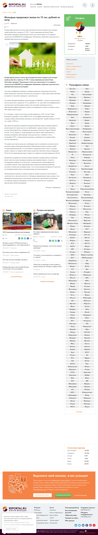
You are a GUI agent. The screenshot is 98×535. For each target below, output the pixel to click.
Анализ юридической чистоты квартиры (46, 274)
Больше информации (27, 524)
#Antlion (72, 292)
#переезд (87, 157)
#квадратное (73, 152)
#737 (72, 243)
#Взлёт (73, 306)
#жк (72, 94)
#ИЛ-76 (87, 243)
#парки (72, 92)
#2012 (87, 352)
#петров (72, 346)
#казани (87, 186)
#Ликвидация (72, 281)
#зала (72, 157)
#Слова (87, 306)
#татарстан (72, 177)
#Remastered (72, 387)
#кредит (87, 120)
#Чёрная (72, 240)
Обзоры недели (26, 235)
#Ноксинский (72, 203)
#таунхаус (72, 172)
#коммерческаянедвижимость (72, 192)
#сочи (87, 114)
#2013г (87, 266)
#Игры (87, 378)
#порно (87, 407)
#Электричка (72, 335)
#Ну (87, 323)
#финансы (87, 97)
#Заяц (72, 326)
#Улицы (87, 395)
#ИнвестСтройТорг (87, 255)
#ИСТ (72, 258)
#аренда (87, 106)
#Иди (87, 329)
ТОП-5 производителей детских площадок (16, 232)
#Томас (72, 355)
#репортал (72, 143)
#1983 (73, 372)
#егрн (72, 175)
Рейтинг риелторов (51, 7)
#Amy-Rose (72, 375)
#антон (87, 344)
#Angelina (73, 309)
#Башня (87, 295)
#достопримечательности (72, 129)
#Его (72, 358)
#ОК (72, 381)
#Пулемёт (87, 252)
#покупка (87, 180)
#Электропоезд (87, 392)
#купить (72, 163)
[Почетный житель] (76, 33)
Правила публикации (81, 495)
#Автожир (72, 323)
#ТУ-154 (87, 235)
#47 (72, 389)
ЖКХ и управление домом (41, 523)
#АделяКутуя (72, 260)
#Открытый (87, 321)
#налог (72, 126)
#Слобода (72, 235)
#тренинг (87, 137)
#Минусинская (72, 366)
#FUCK (73, 407)
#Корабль (73, 329)
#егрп (87, 175)
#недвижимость (72, 109)
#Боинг (72, 229)
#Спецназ (87, 249)
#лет (87, 269)
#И (87, 355)
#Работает (87, 301)
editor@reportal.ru (79, 38)
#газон (87, 166)
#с (72, 155)
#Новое (87, 366)
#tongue (72, 312)
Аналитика (14, 248)
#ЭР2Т (73, 392)
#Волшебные (72, 384)
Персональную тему (39, 489)
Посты (10, 12)
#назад (72, 272)
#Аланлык (87, 387)
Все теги (79, 412)
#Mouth (87, 312)
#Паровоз (87, 303)
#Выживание (87, 275)
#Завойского (73, 263)
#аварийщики (87, 103)
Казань (5, 12)
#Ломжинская (72, 220)
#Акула (87, 240)
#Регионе (87, 283)
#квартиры (72, 160)
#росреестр (87, 177)
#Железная (87, 398)
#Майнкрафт (73, 395)
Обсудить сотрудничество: (87, 515)
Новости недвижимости (17, 272)
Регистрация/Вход (72, 508)
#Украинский (87, 326)
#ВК (87, 381)
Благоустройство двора (41, 520)
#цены (72, 106)
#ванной (72, 149)
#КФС (87, 281)
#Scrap (72, 401)
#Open (73, 315)
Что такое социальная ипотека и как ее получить (46, 233)
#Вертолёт (87, 220)
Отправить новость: (88, 509)
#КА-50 (87, 238)
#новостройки (87, 160)
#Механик (87, 404)
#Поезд (87, 215)
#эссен (87, 192)
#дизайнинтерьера (87, 169)
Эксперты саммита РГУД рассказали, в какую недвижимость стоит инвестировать (16, 244)
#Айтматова (87, 209)
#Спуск (87, 203)
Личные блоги (13, 194)
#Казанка (87, 341)
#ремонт (87, 100)
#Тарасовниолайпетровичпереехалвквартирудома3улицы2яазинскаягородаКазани (87, 189)
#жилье (87, 123)
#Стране (87, 286)
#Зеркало (73, 146)
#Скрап (72, 404)
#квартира (72, 120)
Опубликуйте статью (42, 495)
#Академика (87, 223)
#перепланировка (72, 114)
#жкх (87, 89)
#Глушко (72, 226)
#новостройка (87, 132)
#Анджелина (87, 315)
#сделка (87, 112)
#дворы (87, 92)
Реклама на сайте (71, 518)
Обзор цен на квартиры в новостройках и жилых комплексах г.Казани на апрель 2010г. (47, 265)
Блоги (39, 7)
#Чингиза (72, 212)
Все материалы (16, 277)
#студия (72, 169)
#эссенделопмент (72, 195)
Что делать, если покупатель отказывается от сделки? (47, 256)
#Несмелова (72, 232)
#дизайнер (87, 195)
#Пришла (72, 341)
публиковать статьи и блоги (61, 480)
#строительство (72, 197)
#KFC (87, 278)
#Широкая (87, 232)
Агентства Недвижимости (41, 515)
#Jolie (87, 309)
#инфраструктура (87, 143)
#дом (72, 123)
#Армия (87, 246)
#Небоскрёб (87, 298)
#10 (72, 269)
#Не (72, 301)
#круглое (87, 149)
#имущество (87, 117)
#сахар (87, 369)
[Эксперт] (79, 33)
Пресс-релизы (15, 255)
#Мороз (72, 266)
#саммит (72, 137)
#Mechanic (87, 401)
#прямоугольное (87, 152)
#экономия (87, 163)
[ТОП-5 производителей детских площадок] (17, 221)
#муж (72, 352)
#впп (72, 117)
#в (72, 186)
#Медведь (72, 215)
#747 (87, 229)
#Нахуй (72, 332)
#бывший (87, 349)
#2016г (87, 361)
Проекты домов (66, 7)
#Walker (87, 375)
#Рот (72, 321)
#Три (72, 218)
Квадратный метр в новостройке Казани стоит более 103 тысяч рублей (16, 268)
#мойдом (72, 103)
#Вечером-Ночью (72, 223)
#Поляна (87, 389)
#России (72, 278)
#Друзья (87, 358)
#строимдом (87, 200)
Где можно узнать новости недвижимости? (16, 252)
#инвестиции (72, 112)
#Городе (72, 206)
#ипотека (10, 196)
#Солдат (72, 252)
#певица (72, 349)
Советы (60, 237)
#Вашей (72, 286)
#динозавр (87, 372)
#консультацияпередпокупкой (72, 200)
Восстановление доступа (71, 511)
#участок (72, 180)
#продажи (72, 140)
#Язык (87, 318)
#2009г (72, 238)
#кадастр (73, 183)
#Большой (73, 338)
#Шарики (87, 384)
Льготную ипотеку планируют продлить (15, 260)
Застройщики (38, 512)
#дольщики (72, 100)
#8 (87, 260)
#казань (87, 126)
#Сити (72, 295)
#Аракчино (72, 369)
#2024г (72, 364)
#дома (73, 189)
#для (87, 146)
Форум (33, 7)
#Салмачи (87, 226)
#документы (72, 134)
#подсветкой (87, 155)
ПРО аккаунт (70, 521)
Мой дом (36, 518)
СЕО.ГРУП (81, 532)
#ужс (87, 364)
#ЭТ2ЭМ (87, 332)
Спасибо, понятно (11, 529)
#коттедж (87, 172)
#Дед (87, 263)
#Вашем (72, 283)
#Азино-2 (73, 209)
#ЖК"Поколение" (87, 258)
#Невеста (73, 275)
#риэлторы (72, 97)
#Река (72, 344)
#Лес (87, 212)
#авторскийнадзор (87, 197)
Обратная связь (71, 515)
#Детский (72, 303)
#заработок (72, 166)
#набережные (87, 129)
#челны (72, 132)
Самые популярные (47, 281)
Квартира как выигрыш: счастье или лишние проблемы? (47, 247)
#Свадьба (87, 272)
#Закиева (87, 218)
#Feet (72, 378)
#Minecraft (72, 398)
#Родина (87, 335)
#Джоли (72, 318)
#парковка (87, 140)
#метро (87, 134)
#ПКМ (72, 255)
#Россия (72, 298)
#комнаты (87, 183)
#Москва (87, 292)
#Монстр (87, 289)
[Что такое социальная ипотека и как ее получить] (47, 221)
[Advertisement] (79, 429)
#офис (87, 109)
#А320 (72, 246)
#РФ (72, 249)
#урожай (87, 338)
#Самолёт (87, 206)
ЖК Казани (37, 510)
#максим (87, 346)
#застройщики (87, 94)
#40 (72, 361)
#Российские (72, 289)
